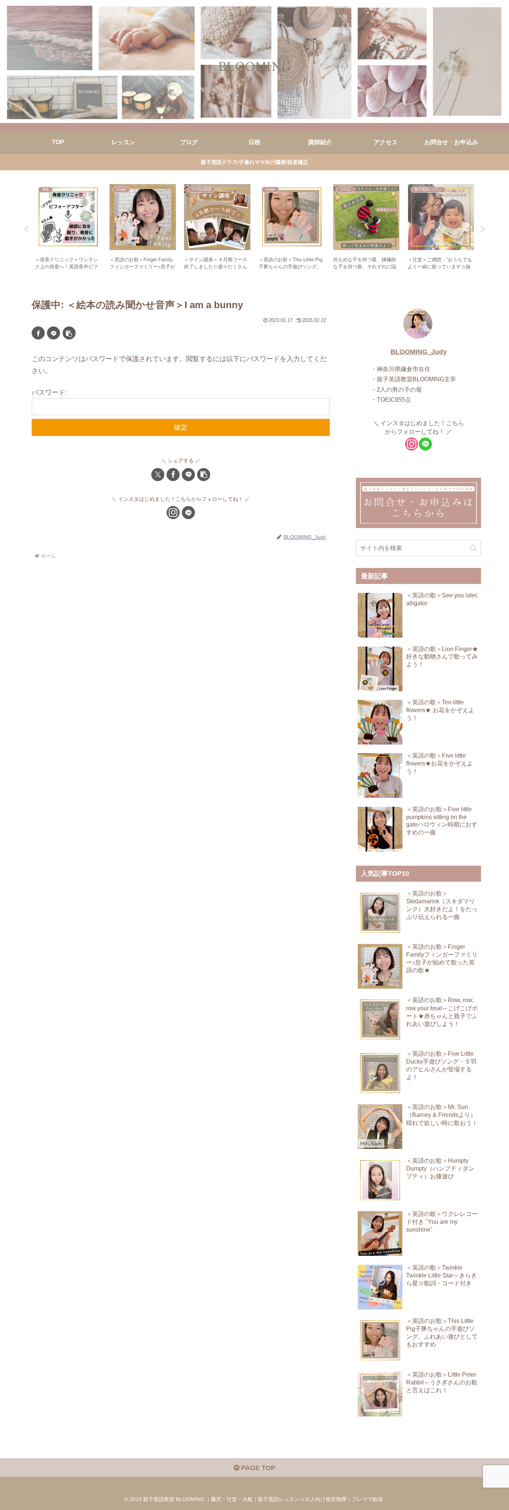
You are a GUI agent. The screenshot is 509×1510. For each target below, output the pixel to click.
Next (483, 229)
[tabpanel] (68, 228)
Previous (26, 229)
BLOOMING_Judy (419, 352)
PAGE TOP (257, 1468)
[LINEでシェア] (53, 332)
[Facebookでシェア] (38, 332)
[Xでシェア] (157, 474)
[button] (69, 332)
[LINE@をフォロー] (188, 512)
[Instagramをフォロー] (173, 512)
